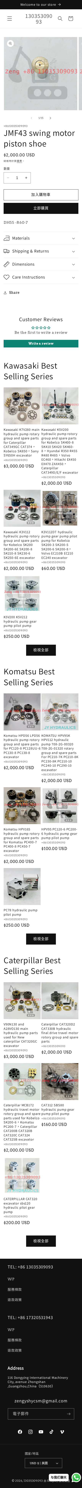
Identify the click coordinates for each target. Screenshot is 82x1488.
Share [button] (14, 293)
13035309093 (33, 1480)
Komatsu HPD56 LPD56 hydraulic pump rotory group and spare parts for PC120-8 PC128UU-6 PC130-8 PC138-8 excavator (22, 746)
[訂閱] (69, 1413)
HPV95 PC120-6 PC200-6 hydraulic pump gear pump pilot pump (59, 833)
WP (11, 1279)
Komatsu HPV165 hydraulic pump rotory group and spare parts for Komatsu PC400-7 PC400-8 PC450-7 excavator (22, 840)
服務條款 (15, 1289)
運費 (19, 161)
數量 (7, 168)
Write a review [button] (41, 343)
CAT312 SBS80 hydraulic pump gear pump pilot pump (57, 1109)
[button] (9, 18)
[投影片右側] (50, 118)
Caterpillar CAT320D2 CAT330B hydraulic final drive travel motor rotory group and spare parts (59, 1033)
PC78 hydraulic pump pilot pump (21, 912)
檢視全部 (41, 650)
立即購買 (41, 208)
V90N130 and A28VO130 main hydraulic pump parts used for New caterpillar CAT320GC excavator (21, 1035)
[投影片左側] (31, 118)
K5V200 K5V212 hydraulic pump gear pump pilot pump (20, 621)
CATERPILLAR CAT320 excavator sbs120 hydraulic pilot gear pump (20, 1205)
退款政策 (15, 1300)
